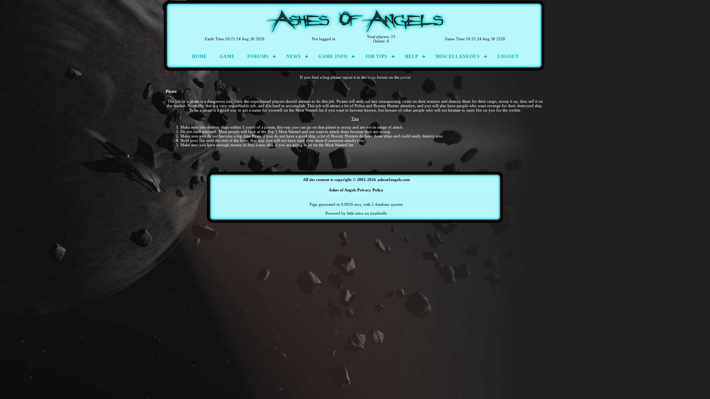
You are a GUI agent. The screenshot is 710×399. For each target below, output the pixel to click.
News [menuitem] (293, 56)
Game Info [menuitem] (333, 56)
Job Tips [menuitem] (376, 56)
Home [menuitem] (199, 56)
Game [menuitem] (227, 56)
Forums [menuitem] (258, 56)
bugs (372, 77)
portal (405, 77)
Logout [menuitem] (508, 56)
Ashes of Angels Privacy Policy (356, 190)
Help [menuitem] (411, 56)
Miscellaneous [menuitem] (458, 56)
